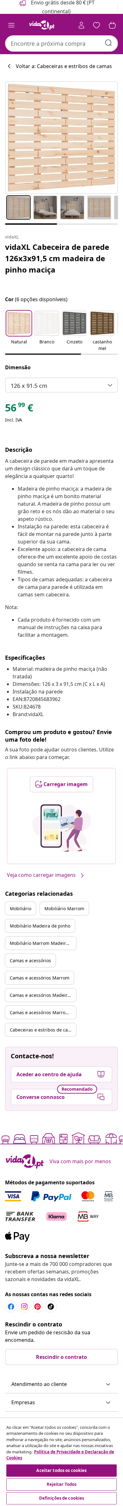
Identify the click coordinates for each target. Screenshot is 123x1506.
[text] (19, 409)
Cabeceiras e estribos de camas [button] (43, 1030)
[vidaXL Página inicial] (42, 25)
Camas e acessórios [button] (30, 960)
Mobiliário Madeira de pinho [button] (40, 926)
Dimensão (18, 367)
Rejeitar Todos (62, 1484)
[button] (19, 331)
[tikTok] (51, 1306)
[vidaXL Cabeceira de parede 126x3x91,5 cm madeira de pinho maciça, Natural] (61, 137)
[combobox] (61, 43)
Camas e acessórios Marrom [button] (39, 978)
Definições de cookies (61, 1498)
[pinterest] (37, 1306)
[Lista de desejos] (96, 25)
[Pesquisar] (108, 43)
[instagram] (24, 1306)
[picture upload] (62, 828)
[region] (61, 1462)
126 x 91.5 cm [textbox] (29, 385)
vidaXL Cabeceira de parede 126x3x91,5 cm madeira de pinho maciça (57, 258)
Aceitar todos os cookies (61, 1470)
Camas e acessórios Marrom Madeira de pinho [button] (43, 1012)
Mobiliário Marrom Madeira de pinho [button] (43, 943)
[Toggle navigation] (11, 25)
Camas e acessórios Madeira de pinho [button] (43, 995)
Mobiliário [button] (20, 908)
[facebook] (11, 1306)
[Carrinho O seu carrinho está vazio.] (112, 25)
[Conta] (81, 25)
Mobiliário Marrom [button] (64, 908)
